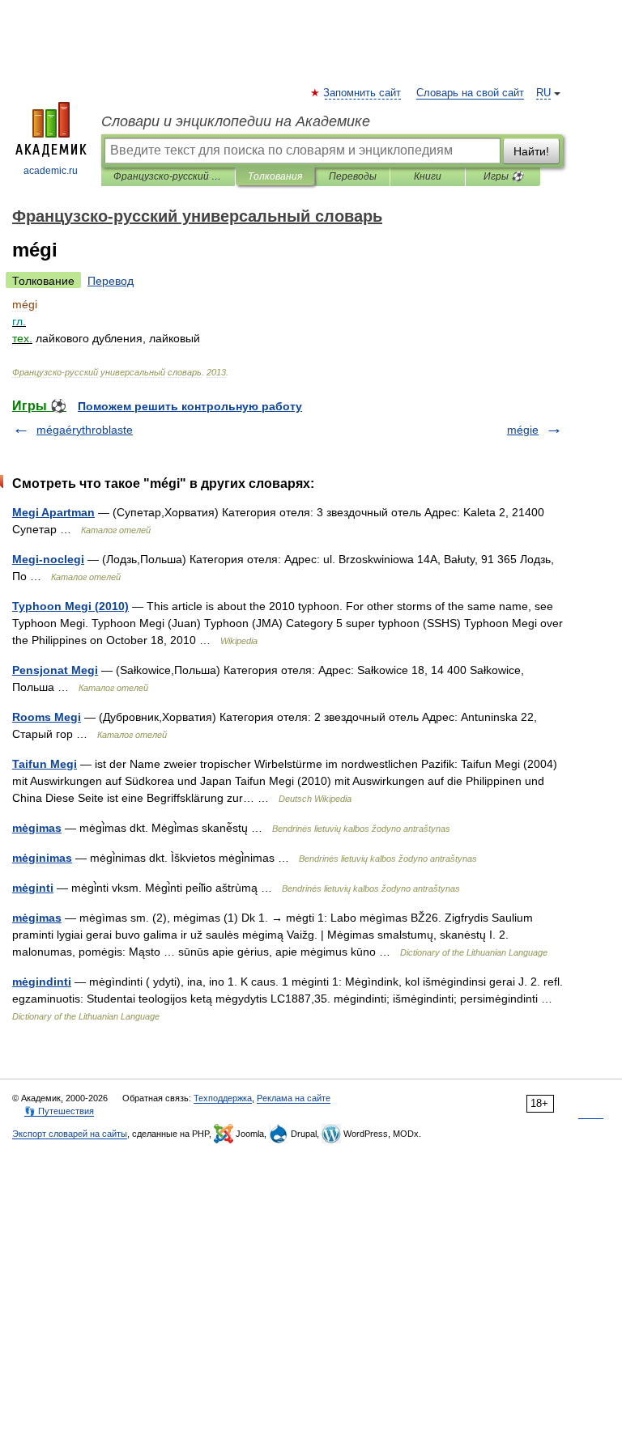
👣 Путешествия (59, 1111)
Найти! (531, 151)
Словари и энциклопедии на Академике (235, 121)
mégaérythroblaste (84, 429)
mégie (523, 429)
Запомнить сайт (363, 93)
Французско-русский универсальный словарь (168, 176)
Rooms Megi (46, 716)
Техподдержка (223, 1098)
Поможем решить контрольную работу (190, 406)
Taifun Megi (44, 763)
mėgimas (37, 827)
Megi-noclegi (48, 559)
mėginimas (42, 857)
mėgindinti (41, 981)
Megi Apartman (53, 512)
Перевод (110, 280)
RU (543, 93)
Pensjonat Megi (55, 670)
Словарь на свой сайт (470, 93)
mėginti (32, 887)
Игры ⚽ (503, 176)
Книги (427, 176)
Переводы (353, 176)
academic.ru (50, 170)
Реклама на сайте (293, 1098)
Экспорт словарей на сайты (69, 1134)
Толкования (275, 176)
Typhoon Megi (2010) (70, 606)
